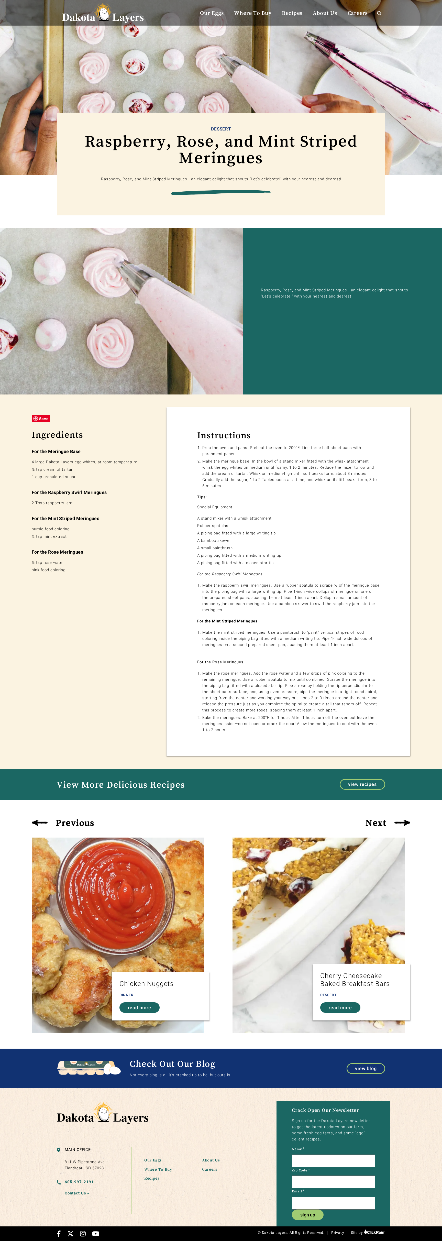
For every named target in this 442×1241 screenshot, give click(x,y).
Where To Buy (252, 13)
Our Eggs (212, 13)
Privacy (337, 1233)
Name (298, 1149)
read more (139, 1007)
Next (376, 822)
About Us (325, 13)
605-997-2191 (79, 1182)
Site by (357, 1233)
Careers (358, 13)
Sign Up (307, 1214)
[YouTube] (95, 1234)
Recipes (292, 13)
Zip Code (301, 1170)
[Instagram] (83, 1234)
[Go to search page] (379, 13)
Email (298, 1191)
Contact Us (77, 1193)
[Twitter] (70, 1234)
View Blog (366, 1068)
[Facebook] (59, 1234)
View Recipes (362, 784)
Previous (75, 822)
